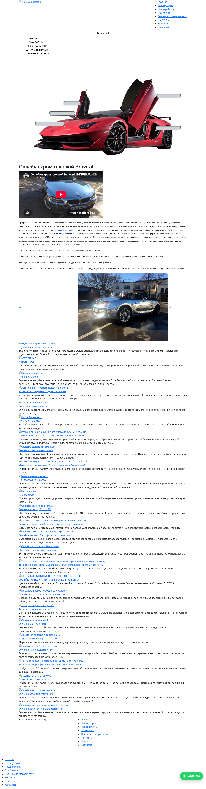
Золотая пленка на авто (33, 406)
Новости (163, 23)
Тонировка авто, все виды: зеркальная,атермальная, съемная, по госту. (61, 564)
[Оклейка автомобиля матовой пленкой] (43, 704)
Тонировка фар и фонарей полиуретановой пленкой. (50, 664)
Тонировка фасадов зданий (35, 609)
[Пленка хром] (27, 490)
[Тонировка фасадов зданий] (36, 605)
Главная (162, 1)
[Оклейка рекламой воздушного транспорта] (46, 531)
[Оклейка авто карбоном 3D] (36, 505)
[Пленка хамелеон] (30, 372)
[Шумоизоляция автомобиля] (37, 343)
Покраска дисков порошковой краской (42, 594)
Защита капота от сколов (34, 679)
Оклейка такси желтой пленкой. (37, 550)
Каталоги (163, 27)
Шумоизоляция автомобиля (35, 347)
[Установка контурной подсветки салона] (43, 387)
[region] (103, 97)
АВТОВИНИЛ (26, 362)
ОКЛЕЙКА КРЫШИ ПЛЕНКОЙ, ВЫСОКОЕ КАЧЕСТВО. (49, 579)
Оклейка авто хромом (64, 230)
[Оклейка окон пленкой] (33, 620)
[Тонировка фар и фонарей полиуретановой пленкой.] (51, 660)
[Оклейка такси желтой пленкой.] (39, 546)
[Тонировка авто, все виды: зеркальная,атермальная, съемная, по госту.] (62, 561)
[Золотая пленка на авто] (34, 402)
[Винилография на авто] (33, 476)
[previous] (22, 307)
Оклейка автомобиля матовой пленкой (42, 708)
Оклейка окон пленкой (32, 623)
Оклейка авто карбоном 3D (35, 509)
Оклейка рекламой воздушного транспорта (44, 535)
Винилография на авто (32, 480)
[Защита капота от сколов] (35, 675)
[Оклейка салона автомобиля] (37, 446)
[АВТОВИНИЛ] (27, 358)
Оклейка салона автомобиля (36, 450)
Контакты (163, 20)
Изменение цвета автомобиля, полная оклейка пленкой (52, 465)
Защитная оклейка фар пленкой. (38, 638)
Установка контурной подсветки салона (42, 391)
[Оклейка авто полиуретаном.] (37, 690)
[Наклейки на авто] (30, 417)
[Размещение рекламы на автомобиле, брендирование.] (53, 431)
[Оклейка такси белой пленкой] (38, 645)
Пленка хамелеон (29, 376)
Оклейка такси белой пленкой (36, 649)
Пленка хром (26, 494)
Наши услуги (165, 5)
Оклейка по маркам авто (172, 16)
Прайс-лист (164, 12)
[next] (183, 307)
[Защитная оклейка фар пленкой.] (39, 634)
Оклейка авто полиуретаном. (36, 694)
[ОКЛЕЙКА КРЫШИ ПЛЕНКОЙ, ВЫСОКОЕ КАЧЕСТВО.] (50, 575)
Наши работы (166, 9)
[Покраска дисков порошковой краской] (43, 590)
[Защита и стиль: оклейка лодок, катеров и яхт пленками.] (53, 520)
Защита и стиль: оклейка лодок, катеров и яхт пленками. (52, 524)
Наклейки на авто (29, 421)
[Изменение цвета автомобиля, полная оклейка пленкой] (53, 461)
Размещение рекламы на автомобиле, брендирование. (51, 435)
